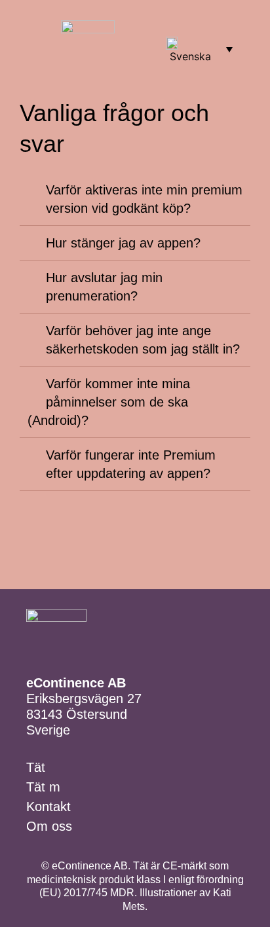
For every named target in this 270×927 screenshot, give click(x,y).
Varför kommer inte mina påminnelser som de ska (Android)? (109, 401)
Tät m (43, 787)
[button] (29, 41)
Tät (35, 767)
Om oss (49, 826)
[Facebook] (191, 25)
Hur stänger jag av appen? (123, 243)
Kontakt (48, 806)
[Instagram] (214, 25)
